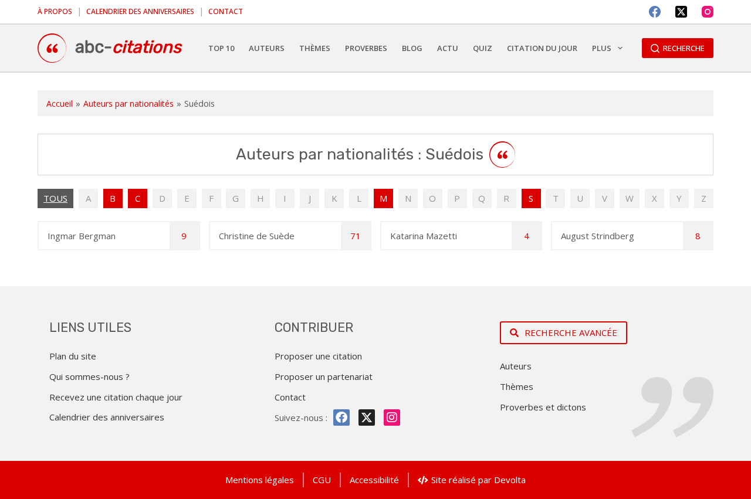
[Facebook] (655, 12)
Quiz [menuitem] (482, 48)
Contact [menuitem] (225, 11)
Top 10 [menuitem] (221, 48)
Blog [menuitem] (412, 48)
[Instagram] (707, 12)
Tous (55, 198)
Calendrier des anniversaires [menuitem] (140, 11)
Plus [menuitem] (601, 48)
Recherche (684, 48)
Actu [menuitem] (447, 48)
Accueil (59, 103)
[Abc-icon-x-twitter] (366, 417)
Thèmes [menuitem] (314, 48)
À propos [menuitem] (55, 11)
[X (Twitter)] (681, 12)
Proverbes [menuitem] (366, 48)
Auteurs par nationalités (128, 103)
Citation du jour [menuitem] (542, 48)
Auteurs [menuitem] (267, 48)
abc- (128, 47)
